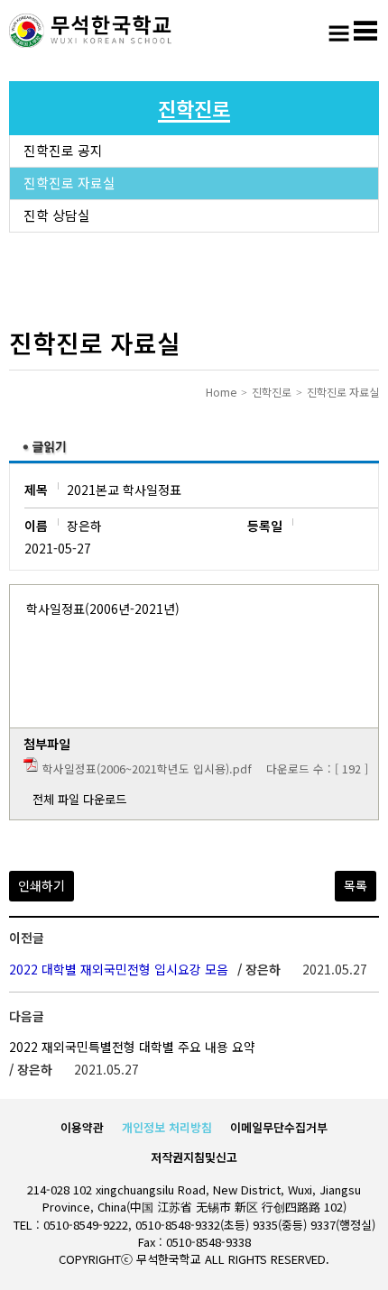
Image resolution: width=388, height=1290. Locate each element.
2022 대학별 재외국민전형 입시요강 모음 (118, 969)
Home (221, 391)
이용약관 (82, 1127)
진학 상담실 (56, 215)
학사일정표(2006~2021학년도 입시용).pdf (147, 768)
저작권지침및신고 (194, 1157)
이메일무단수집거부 (279, 1127)
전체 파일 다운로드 (79, 799)
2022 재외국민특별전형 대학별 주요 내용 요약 (132, 1047)
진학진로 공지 (63, 150)
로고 (90, 32)
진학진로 (271, 391)
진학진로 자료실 (69, 182)
